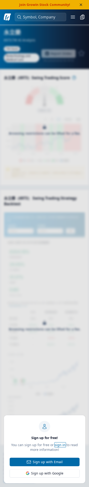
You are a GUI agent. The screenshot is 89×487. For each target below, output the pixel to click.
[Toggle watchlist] (82, 17)
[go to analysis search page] (7, 17)
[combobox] (43, 17)
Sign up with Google (47, 473)
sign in (60, 445)
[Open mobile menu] (73, 17)
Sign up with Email (48, 462)
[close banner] (81, 4)
